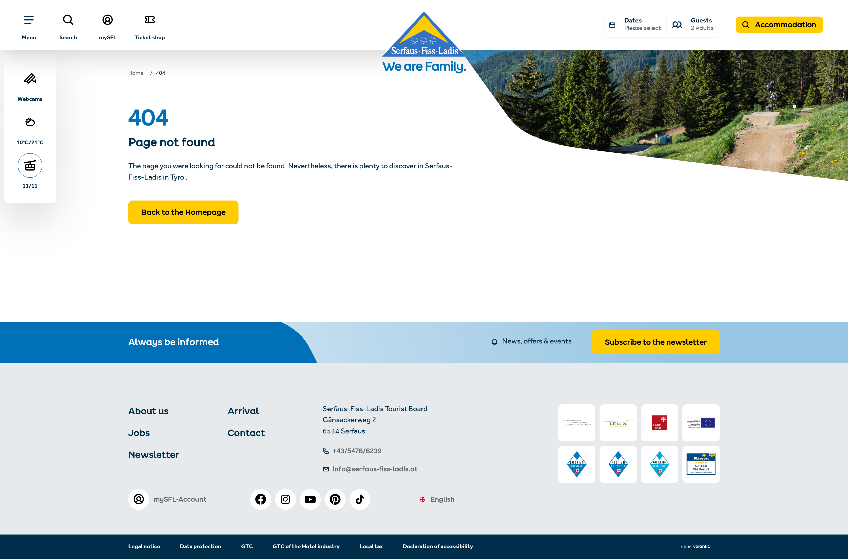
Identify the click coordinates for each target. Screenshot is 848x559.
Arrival (243, 411)
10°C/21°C (30, 142)
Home (136, 74)
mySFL (108, 37)
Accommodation (784, 24)
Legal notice (144, 546)
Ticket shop (149, 37)
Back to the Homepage (183, 212)
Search (68, 37)
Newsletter (153, 454)
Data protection (200, 546)
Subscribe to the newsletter (656, 342)
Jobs (139, 433)
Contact (246, 433)
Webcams (30, 99)
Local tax (371, 546)
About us (148, 411)
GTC (247, 546)
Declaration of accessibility (438, 546)
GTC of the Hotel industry (306, 546)
